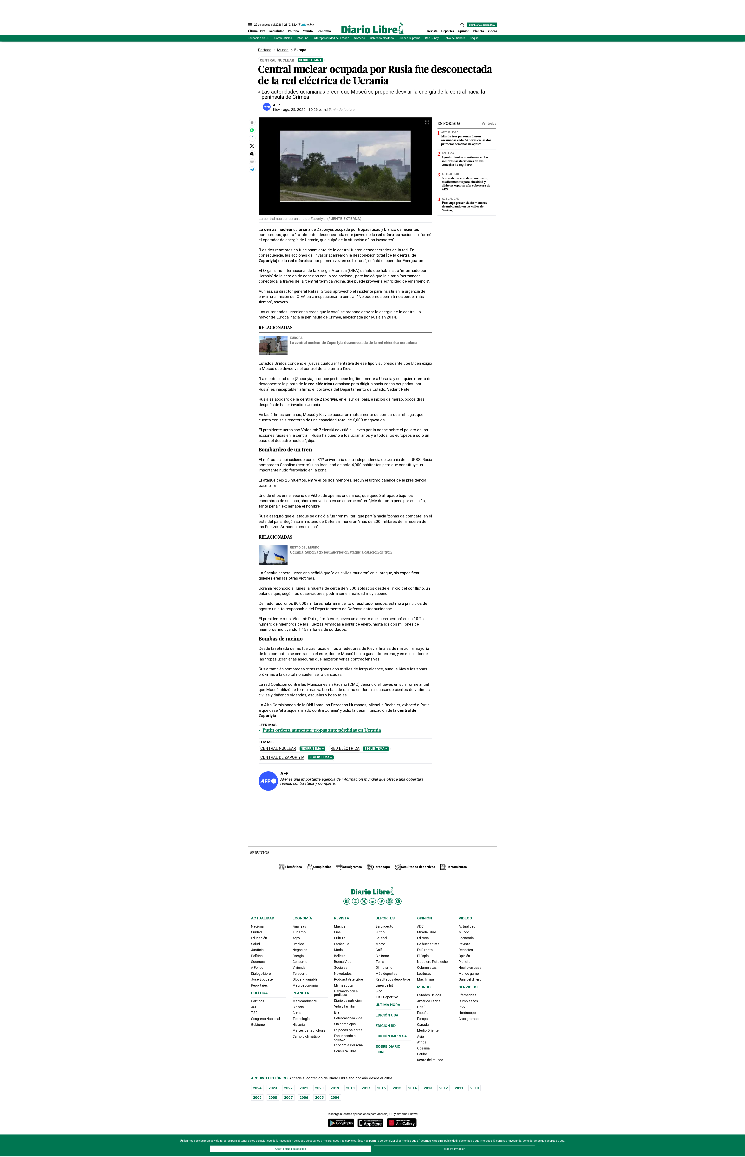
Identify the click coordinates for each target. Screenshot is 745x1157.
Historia (299, 1025)
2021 (304, 1088)
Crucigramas (469, 1019)
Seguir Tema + (310, 60)
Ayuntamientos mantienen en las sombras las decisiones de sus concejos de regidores (465, 161)
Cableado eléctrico (382, 38)
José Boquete (262, 979)
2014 (412, 1088)
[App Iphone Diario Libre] (370, 1122)
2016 (381, 1088)
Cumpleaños (468, 1001)
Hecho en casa (470, 968)
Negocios (300, 950)
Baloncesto (384, 926)
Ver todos (489, 123)
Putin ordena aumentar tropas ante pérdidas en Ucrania (321, 730)
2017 (366, 1088)
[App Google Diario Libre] (341, 1122)
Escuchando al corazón (345, 1037)
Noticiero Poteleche (432, 962)
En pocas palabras (348, 1030)
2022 (288, 1088)
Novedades (343, 974)
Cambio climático (306, 1036)
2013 (428, 1088)
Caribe (422, 1054)
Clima (297, 1013)
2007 (288, 1097)
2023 (273, 1088)
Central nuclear (278, 748)
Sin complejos (345, 1024)
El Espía (423, 956)
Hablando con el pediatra (346, 993)
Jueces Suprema (409, 38)
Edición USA (387, 1015)
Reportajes (259, 985)
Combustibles (283, 38)
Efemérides (467, 995)
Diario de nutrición (348, 1001)
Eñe (337, 1012)
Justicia (257, 950)
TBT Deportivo (387, 997)
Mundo (308, 31)
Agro (296, 938)
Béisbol (381, 938)
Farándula (341, 944)
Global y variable (305, 979)
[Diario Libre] (372, 28)
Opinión (464, 31)
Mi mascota (343, 985)
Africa (421, 1042)
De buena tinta (428, 944)
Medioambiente (305, 1001)
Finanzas (299, 926)
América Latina (428, 1001)
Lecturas (424, 974)
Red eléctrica (345, 748)
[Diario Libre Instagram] (355, 901)
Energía (298, 956)
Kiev (276, 109)
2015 (397, 1088)
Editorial (423, 938)
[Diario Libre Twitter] (363, 901)
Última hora (388, 1005)
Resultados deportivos (393, 979)
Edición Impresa (391, 1036)
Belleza (339, 956)
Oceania (423, 1048)
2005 (319, 1097)
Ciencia (298, 1007)
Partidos (257, 1001)
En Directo (425, 950)
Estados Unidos (429, 995)
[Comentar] (252, 154)
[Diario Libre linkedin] (372, 901)
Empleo (298, 944)
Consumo (300, 962)
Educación (259, 938)
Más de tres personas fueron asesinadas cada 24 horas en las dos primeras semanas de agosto (466, 140)
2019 (335, 1088)
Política (293, 31)
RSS (462, 1007)
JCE (254, 1007)
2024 (257, 1088)
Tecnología (301, 1019)
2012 (443, 1088)
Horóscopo (467, 1013)
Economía (323, 31)
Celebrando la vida (348, 1018)
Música (340, 926)
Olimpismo (384, 968)
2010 (474, 1088)
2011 (459, 1088)
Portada (264, 50)
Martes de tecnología (309, 1030)
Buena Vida (342, 962)
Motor (380, 944)
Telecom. (300, 974)
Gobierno (258, 1025)
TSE (254, 1013)
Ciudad (256, 932)
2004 (335, 1097)
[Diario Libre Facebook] (346, 901)
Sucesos (258, 962)
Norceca (359, 38)
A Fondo (257, 968)
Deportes (447, 31)
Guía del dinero (470, 979)
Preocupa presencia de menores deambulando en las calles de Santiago (464, 206)
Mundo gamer (469, 974)
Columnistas (427, 968)
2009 (257, 1097)
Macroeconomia (305, 985)
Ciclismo (382, 956)
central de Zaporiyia (282, 757)
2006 (304, 1097)
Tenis (380, 962)
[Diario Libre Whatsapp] (398, 901)
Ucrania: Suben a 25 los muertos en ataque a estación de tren (341, 553)
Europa (296, 338)
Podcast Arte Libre (348, 979)
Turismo (299, 932)
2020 (319, 1088)
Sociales (340, 968)
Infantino (302, 38)
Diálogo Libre (261, 974)
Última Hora (256, 31)
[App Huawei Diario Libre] (401, 1122)
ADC (420, 926)
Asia (420, 1036)
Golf (379, 950)
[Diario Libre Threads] (389, 901)
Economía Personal (349, 1045)
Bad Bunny (432, 38)
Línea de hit (384, 985)
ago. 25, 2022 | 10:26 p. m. (305, 109)
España (422, 1013)
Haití (420, 1007)
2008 (273, 1097)
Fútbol (380, 932)
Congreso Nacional (265, 1019)
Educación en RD (258, 38)
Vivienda (299, 968)
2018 (350, 1088)
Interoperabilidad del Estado (331, 38)
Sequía (474, 38)
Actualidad (276, 31)
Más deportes (386, 974)
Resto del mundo (305, 547)
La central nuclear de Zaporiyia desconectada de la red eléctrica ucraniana (353, 343)
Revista (432, 31)
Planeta (478, 31)
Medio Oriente (428, 1030)
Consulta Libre (345, 1051)
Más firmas (426, 979)
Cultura (339, 938)
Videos (492, 31)
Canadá (423, 1025)
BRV (379, 991)
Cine (337, 932)
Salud (255, 944)
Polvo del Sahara (454, 38)
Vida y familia (344, 1006)
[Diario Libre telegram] (381, 901)
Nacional (257, 926)
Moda (338, 950)
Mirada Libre (426, 932)
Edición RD (386, 1025)
